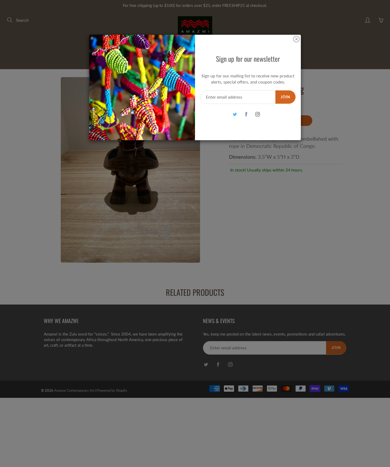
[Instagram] (257, 114)
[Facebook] (246, 114)
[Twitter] (234, 114)
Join (285, 97)
